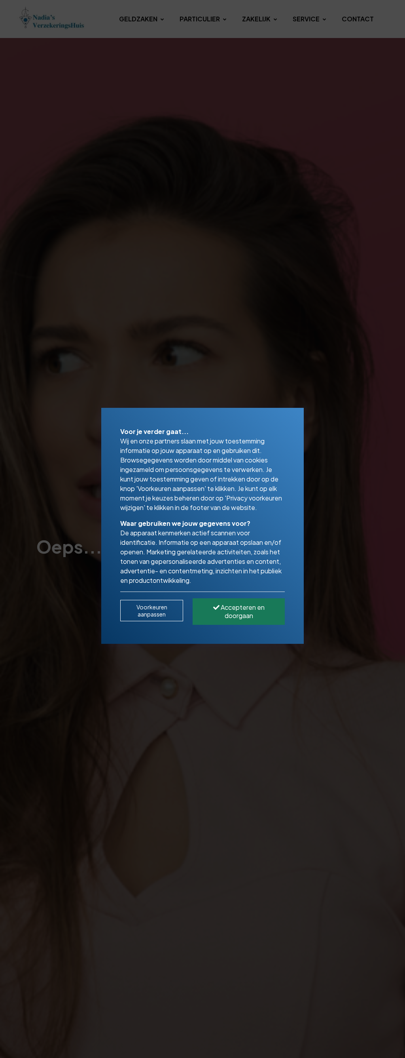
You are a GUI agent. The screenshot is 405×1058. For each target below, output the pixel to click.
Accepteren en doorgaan (242, 611)
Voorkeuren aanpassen (151, 610)
